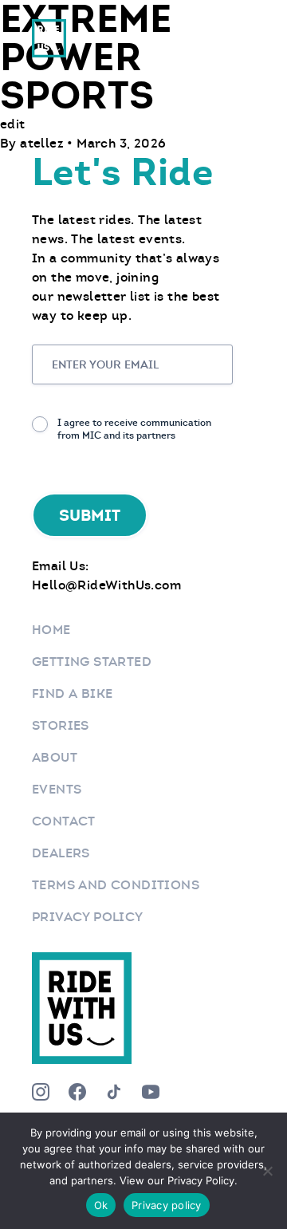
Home (51, 629)
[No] (267, 1171)
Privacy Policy (88, 916)
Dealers (61, 853)
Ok (101, 1205)
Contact (64, 821)
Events (56, 789)
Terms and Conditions (115, 884)
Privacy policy (167, 1205)
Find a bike (72, 693)
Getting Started (91, 661)
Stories (60, 725)
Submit (89, 515)
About (54, 757)
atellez (43, 143)
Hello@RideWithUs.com (106, 585)
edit (13, 124)
